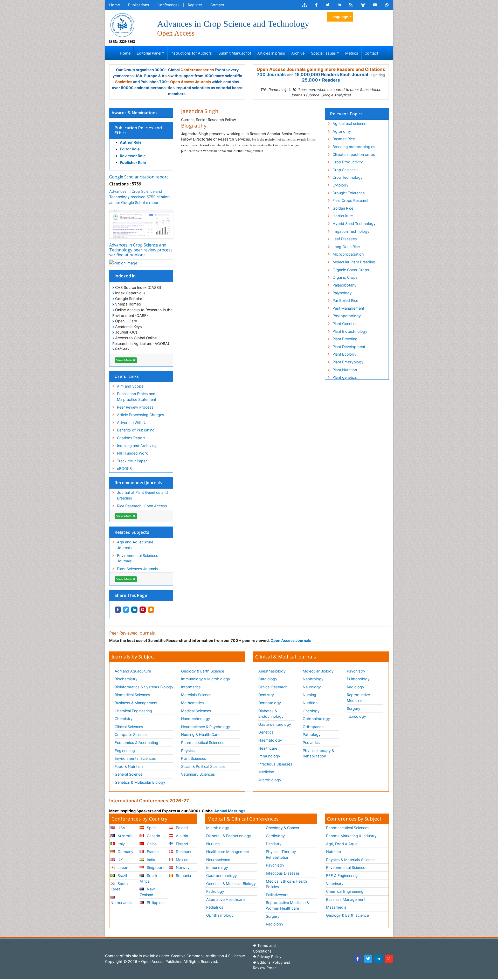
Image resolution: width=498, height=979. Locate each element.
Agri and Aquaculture (133, 671)
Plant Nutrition (345, 370)
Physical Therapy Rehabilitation (281, 854)
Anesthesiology (272, 671)
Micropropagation (348, 254)
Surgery (353, 708)
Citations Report (131, 438)
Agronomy (342, 131)
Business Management (345, 899)
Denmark (183, 851)
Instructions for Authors (191, 53)
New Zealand (147, 892)
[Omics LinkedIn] (339, 5)
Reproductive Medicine (358, 697)
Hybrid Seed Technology (354, 223)
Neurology (312, 687)
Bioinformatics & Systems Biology (144, 687)
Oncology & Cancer (282, 827)
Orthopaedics (315, 726)
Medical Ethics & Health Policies (286, 884)
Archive (298, 53)
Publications (138, 5)
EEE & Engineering (342, 875)
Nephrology (313, 679)
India (150, 859)
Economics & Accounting (136, 742)
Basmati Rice (344, 139)
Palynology (342, 293)
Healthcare (267, 748)
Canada (153, 836)
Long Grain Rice (346, 246)
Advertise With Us (133, 422)
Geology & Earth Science (202, 671)
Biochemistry (126, 679)
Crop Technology (348, 177)
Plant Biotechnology (350, 331)
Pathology (312, 734)
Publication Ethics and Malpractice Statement (136, 396)
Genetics (266, 732)
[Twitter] (368, 959)
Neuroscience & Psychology (205, 726)
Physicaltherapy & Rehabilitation (318, 753)
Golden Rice (343, 208)
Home (114, 5)
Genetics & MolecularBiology (231, 883)
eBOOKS (124, 468)
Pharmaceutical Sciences (202, 742)
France (152, 851)
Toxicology (356, 716)
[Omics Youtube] (375, 5)
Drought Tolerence (349, 193)
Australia (124, 836)
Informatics (191, 687)
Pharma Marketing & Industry (351, 836)
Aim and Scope (130, 386)
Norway (182, 867)
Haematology (270, 740)
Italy (120, 844)
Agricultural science (349, 123)
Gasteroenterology (274, 724)
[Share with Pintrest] (143, 610)
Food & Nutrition (129, 766)
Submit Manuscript (234, 53)
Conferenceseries (197, 70)
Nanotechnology (195, 718)
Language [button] (339, 17)
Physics (188, 750)
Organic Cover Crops (351, 270)
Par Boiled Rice (345, 300)
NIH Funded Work (132, 453)
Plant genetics (345, 377)
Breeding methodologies (354, 146)
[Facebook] (358, 959)
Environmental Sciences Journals (137, 558)
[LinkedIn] (378, 959)
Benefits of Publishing (136, 430)
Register (195, 5)
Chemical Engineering (133, 711)
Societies (123, 81)
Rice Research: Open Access (142, 506)
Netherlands (121, 902)
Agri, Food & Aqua (341, 844)
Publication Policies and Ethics (138, 130)
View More (124, 360)
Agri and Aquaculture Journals (135, 545)
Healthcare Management (227, 851)
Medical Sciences (196, 711)
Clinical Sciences (129, 726)
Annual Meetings (229, 811)
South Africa (148, 878)
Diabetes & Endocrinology (270, 714)
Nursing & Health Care (200, 734)
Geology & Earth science (347, 915)
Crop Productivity (348, 162)
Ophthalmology (316, 718)
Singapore (155, 867)
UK (119, 859)
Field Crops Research (351, 200)
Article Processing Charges (140, 414)
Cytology (340, 185)
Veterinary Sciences (198, 774)
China (151, 844)
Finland (181, 844)
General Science (128, 774)
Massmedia (336, 907)
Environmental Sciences (135, 758)
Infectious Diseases (275, 764)
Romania (183, 875)
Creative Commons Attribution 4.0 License (207, 956)
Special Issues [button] (323, 53)
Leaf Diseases (345, 239)
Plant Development (349, 346)
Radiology (355, 687)
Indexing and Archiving (137, 445)
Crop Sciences (345, 170)
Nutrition (310, 703)
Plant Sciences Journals (137, 569)
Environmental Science (345, 867)
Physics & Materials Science (350, 859)
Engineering (125, 750)
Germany (124, 851)
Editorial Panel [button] (149, 53)
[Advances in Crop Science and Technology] (122, 24)
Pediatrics (311, 742)
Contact (217, 5)
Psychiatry (356, 671)
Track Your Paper (132, 461)
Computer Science (131, 734)
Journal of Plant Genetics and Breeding (142, 495)
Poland (181, 827)
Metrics (351, 53)
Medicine (266, 772)
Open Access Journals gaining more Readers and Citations (321, 69)
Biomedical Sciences (132, 694)
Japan (122, 867)
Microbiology (269, 780)
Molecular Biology (318, 671)
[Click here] (304, 5)
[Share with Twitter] (126, 610)
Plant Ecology (344, 354)
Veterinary (334, 883)
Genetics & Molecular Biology (140, 782)
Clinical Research (273, 687)
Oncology (311, 711)
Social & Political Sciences (203, 766)
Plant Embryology (348, 362)
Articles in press (271, 53)
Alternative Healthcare (225, 899)
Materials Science (196, 694)
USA (120, 827)
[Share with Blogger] (151, 610)
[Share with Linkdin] (134, 610)
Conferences (168, 5)
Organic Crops (345, 277)
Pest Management (348, 308)
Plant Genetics (345, 323)
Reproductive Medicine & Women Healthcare (287, 905)
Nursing (309, 694)
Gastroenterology (221, 875)
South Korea (119, 886)
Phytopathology (347, 316)
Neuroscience (218, 859)
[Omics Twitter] (328, 5)
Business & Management (136, 703)
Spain (151, 827)
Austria (181, 836)
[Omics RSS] (351, 5)
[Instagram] (389, 959)
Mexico (182, 859)
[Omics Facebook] (316, 5)
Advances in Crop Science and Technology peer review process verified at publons (140, 250)
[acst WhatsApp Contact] (387, 5)
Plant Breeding (345, 339)
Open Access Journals (190, 81)
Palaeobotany (344, 285)
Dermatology (269, 703)
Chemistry (124, 718)
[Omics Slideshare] (363, 5)
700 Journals (271, 74)
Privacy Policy (268, 956)
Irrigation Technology (351, 231)
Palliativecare (277, 895)
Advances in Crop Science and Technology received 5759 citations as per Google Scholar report (140, 197)
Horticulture (343, 216)
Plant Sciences (193, 758)
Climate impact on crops (354, 154)
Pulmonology (358, 679)
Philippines (155, 902)
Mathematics (192, 703)
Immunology (269, 756)
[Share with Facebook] (118, 610)
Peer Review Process (135, 407)
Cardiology (267, 679)
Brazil (121, 875)
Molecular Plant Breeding (354, 262)
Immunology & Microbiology (205, 679)
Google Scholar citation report (138, 177)
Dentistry (266, 694)
